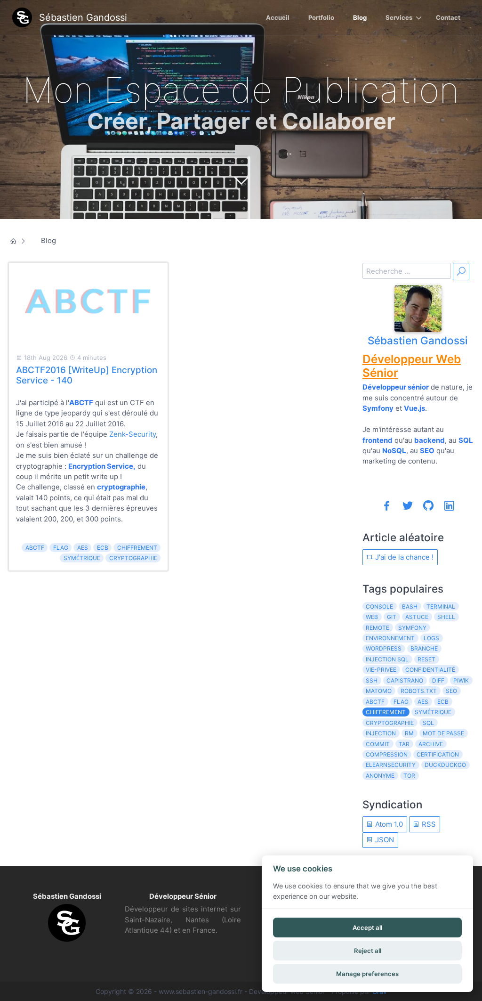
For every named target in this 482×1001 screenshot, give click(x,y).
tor (409, 775)
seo (451, 690)
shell (446, 616)
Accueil (277, 17)
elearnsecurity (391, 764)
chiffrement (137, 547)
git (391, 616)
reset (426, 659)
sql (428, 722)
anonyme (380, 775)
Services (399, 17)
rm (409, 733)
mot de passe (443, 733)
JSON (383, 839)
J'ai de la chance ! (403, 557)
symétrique (82, 558)
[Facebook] (387, 505)
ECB (102, 547)
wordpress (384, 648)
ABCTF (34, 547)
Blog (360, 17)
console (379, 606)
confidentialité (430, 669)
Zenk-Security (132, 434)
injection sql (387, 659)
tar (404, 744)
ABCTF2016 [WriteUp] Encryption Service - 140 (86, 375)
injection (381, 733)
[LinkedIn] (449, 505)
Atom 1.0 (388, 824)
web (372, 616)
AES (82, 547)
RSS (428, 824)
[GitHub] (428, 505)
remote (377, 627)
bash (410, 606)
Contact (448, 17)
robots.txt (419, 690)
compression (387, 754)
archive (430, 744)
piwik (461, 680)
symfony (412, 627)
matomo (379, 690)
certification (438, 754)
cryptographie (133, 558)
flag (60, 547)
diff (438, 680)
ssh (372, 680)
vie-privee (381, 669)
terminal (440, 606)
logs (431, 638)
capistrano (404, 680)
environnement (390, 638)
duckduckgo (445, 764)
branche (424, 648)
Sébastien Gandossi (418, 340)
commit (378, 744)
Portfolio (321, 17)
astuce (416, 616)
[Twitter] (408, 505)
